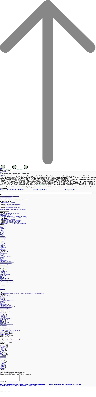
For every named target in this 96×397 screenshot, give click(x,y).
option (25, 293)
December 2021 (3, 225)
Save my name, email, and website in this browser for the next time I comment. (16, 374)
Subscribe (11, 342)
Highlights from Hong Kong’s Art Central (12, 207)
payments (29, 293)
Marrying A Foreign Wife (4, 267)
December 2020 (3, 237)
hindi (16, 293)
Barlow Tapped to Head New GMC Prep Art (18, 209)
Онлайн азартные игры (4, 284)
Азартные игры (3, 279)
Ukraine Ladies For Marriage (5, 274)
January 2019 (2, 246)
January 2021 (2, 236)
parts (27, 293)
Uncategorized (3, 171)
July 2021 (2, 230)
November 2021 (3, 226)
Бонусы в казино (3, 281)
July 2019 (2, 244)
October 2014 (2, 249)
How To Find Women (4, 260)
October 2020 (2, 358)
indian (21, 293)
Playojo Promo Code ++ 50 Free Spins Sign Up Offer (12, 189)
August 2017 (2, 248)
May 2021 (2, 232)
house (18, 293)
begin (4, 293)
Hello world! (13, 202)
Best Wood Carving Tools (4, 251)
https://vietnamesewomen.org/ (6, 263)
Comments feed (3, 290)
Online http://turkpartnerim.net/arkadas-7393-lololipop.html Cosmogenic (14, 199)
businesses (6, 293)
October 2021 (2, 227)
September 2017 (3, 247)
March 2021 (2, 234)
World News (2, 277)
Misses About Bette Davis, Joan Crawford (13, 204)
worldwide (42, 293)
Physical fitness (3, 270)
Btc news (2, 254)
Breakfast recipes (3, 253)
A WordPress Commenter (4, 202)
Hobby (1, 259)
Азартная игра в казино (4, 278)
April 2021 (2, 233)
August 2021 (2, 229)
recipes (33, 293)
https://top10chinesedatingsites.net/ (7, 262)
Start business (2, 272)
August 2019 (2, 243)
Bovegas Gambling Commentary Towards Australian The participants (13, 216)
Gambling (2, 258)
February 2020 (3, 242)
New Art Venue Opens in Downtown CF (12, 205)
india (19, 293)
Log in (1, 288)
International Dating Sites (5, 264)
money (23, 293)
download (9, 293)
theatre (40, 293)
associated (1, 293)
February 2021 (2, 235)
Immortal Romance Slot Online (39, 189)
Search (1, 191)
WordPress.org (2, 291)
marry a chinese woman (41, 184)
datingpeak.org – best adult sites (6, 256)
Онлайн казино (3, 285)
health (14, 293)
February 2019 (2, 245)
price (31, 293)
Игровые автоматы (3, 283)
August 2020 (2, 240)
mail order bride (3, 266)
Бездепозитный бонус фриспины (6, 280)
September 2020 (3, 239)
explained (12, 293)
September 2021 (3, 228)
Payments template (3, 269)
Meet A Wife (2, 268)
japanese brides (3, 309)
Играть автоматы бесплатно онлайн (7, 282)
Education (2, 257)
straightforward (37, 293)
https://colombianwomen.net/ (5, 261)
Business (1, 255)
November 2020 (3, 238)
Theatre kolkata (3, 273)
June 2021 (2, 231)
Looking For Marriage (4, 265)
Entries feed (2, 289)
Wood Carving (2, 276)
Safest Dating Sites (3, 271)
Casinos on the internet (70, 189)
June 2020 (2, 241)
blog (1, 252)
